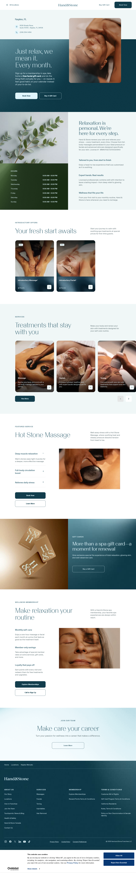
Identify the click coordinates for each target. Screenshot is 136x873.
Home (6, 765)
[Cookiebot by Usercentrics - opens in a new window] (13, 868)
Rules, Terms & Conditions (111, 809)
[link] (34, 266)
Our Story (8, 794)
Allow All (118, 855)
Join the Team (9, 809)
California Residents (108, 804)
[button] (30, 453)
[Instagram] (5, 841)
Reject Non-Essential (119, 862)
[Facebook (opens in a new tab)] (10, 841)
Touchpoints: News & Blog (14, 813)
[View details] (49, 287)
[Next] (129, 399)
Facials (39, 799)
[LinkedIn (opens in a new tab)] (19, 841)
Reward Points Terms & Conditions (82, 799)
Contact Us (8, 828)
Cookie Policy (65, 842)
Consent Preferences (80, 842)
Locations (8, 799)
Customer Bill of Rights (110, 794)
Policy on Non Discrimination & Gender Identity (116, 814)
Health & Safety (10, 818)
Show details (32, 869)
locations (15, 765)
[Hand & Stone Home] (68, 5)
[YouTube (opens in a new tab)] (24, 841)
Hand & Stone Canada (12, 823)
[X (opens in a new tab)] (15, 841)
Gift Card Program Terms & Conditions (115, 799)
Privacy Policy (54, 842)
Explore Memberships (77, 794)
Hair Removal (42, 813)
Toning (39, 804)
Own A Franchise (10, 804)
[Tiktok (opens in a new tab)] (29, 841)
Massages (40, 794)
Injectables (41, 809)
